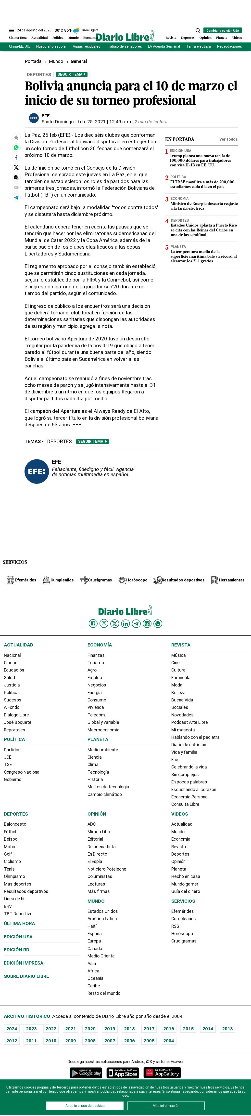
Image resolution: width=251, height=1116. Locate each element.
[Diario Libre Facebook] (93, 623)
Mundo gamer (184, 884)
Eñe (174, 759)
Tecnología (98, 772)
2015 (188, 1029)
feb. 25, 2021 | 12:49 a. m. (105, 121)
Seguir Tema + (72, 74)
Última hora (19, 923)
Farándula (180, 677)
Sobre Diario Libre (26, 976)
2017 (149, 1029)
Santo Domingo (58, 121)
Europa (94, 941)
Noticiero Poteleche (107, 869)
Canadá (95, 948)
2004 (168, 1041)
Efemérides (182, 911)
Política (57, 38)
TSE (8, 764)
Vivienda (96, 707)
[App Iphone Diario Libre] (122, 1073)
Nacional (12, 655)
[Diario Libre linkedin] (125, 623)
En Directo (97, 854)
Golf (8, 854)
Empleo (95, 677)
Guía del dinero (185, 891)
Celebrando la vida (189, 767)
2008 (90, 1041)
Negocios (97, 685)
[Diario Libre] (125, 35)
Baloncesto (15, 824)
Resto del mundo (104, 993)
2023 (31, 1029)
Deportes (188, 38)
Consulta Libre (185, 804)
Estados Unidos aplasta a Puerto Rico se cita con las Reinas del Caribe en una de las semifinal (204, 230)
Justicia (12, 685)
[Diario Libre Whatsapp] (157, 623)
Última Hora (18, 38)
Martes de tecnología (108, 786)
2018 (129, 1029)
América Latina (102, 918)
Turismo (96, 662)
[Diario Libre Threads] (147, 623)
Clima (93, 764)
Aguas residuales (86, 46)
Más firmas (99, 891)
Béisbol (11, 839)
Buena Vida (182, 700)
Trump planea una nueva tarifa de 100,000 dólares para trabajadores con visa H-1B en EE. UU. (200, 160)
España (95, 933)
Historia (95, 779)
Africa (93, 970)
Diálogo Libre (16, 715)
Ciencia (95, 757)
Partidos (12, 749)
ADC (92, 824)
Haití (92, 926)
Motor (10, 846)
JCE (7, 757)
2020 (90, 1029)
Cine (175, 662)
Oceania (95, 978)
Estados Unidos (103, 911)
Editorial (95, 839)
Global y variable (103, 722)
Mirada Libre (100, 831)
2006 (129, 1041)
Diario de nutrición (188, 744)
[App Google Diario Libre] (86, 1073)
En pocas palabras (189, 782)
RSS (175, 926)
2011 (31, 1041)
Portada (33, 61)
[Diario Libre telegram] (136, 623)
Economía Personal (190, 796)
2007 (109, 1041)
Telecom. (97, 715)
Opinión (206, 38)
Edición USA (180, 151)
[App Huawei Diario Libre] (162, 1073)
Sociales (179, 707)
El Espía (95, 861)
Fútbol (10, 831)
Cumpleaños (183, 918)
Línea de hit (15, 898)
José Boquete (17, 722)
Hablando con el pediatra (195, 737)
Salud (9, 677)
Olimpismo (14, 876)
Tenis (9, 869)
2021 (70, 1029)
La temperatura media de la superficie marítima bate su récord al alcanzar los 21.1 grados (204, 256)
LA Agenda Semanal (164, 46)
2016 (168, 1029)
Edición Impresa (23, 963)
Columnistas (100, 876)
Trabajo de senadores (124, 46)
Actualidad (39, 38)
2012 (11, 1041)
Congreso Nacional (22, 772)
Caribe (94, 985)
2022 (51, 1029)
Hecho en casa (185, 876)
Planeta (221, 38)
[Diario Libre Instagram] (104, 623)
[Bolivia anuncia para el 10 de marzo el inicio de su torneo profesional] (16, 147)
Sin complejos (185, 774)
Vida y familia (184, 752)
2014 (207, 1029)
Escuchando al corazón (193, 789)
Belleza (178, 692)
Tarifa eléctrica (198, 46)
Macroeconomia (103, 729)
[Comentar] (16, 177)
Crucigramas (184, 941)
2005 (149, 1041)
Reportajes (14, 729)
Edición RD (16, 950)
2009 (70, 1041)
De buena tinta (102, 846)
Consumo (97, 700)
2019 (109, 1029)
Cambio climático (105, 794)
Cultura (178, 670)
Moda (176, 685)
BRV (8, 906)
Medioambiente (103, 749)
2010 (51, 1041)
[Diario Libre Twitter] (114, 623)
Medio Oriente (101, 956)
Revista (171, 38)
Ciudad (10, 662)
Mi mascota (183, 729)
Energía (95, 692)
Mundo (73, 38)
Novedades (182, 715)
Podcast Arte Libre (189, 722)
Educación (14, 670)
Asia (92, 963)
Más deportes (17, 884)
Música (178, 655)
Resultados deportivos (26, 891)
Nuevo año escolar (51, 46)
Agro (92, 670)
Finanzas (96, 655)
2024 (11, 1029)
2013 (227, 1029)
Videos (237, 38)
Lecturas (96, 884)
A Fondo (11, 707)
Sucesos (12, 700)
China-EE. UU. (19, 46)
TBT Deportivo (18, 913)
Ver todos (228, 139)
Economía (90, 38)
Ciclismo (12, 861)
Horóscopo (182, 933)
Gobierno (12, 779)
